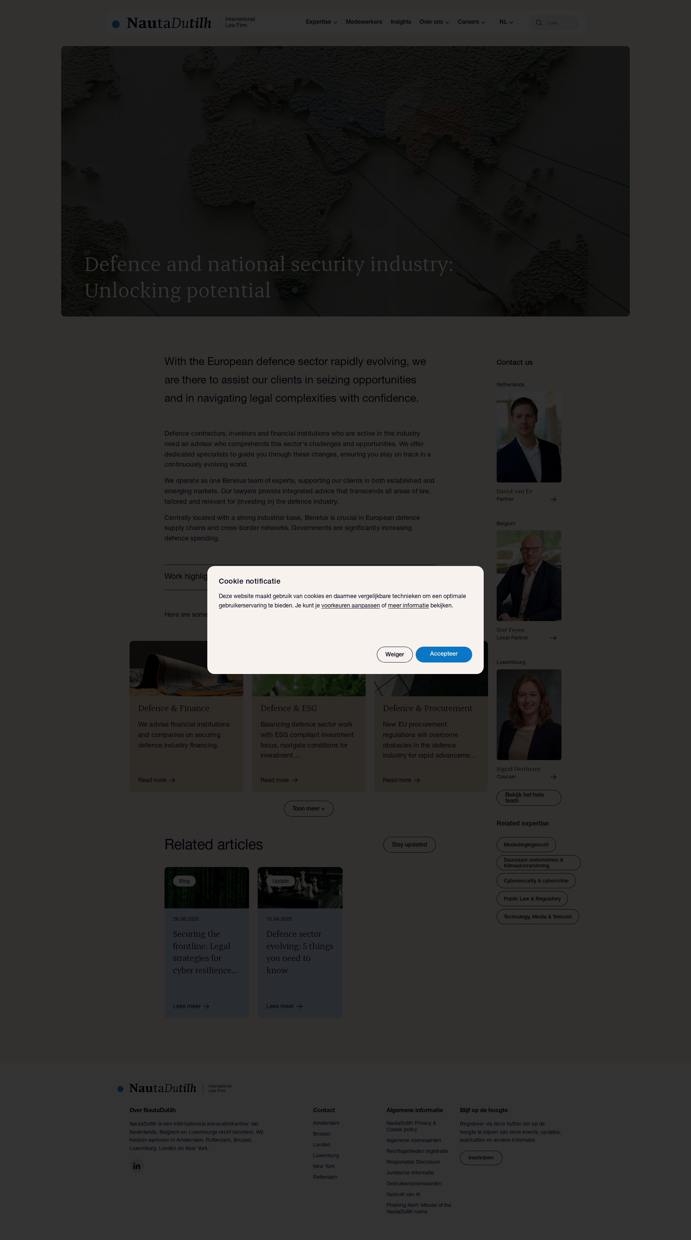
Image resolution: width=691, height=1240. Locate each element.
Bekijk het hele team (524, 798)
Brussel (321, 1134)
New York (324, 1166)
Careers (468, 23)
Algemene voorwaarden (414, 1141)
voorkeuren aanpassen (350, 606)
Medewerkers (364, 23)
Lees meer (186, 1007)
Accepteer (444, 654)
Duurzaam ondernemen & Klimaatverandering (533, 863)
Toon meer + (309, 809)
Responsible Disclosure (413, 1162)
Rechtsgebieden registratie (417, 1151)
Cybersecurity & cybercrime (536, 881)
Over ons (431, 23)
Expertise (318, 23)
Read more (152, 781)
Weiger (394, 655)
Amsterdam (326, 1123)
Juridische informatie (410, 1173)
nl (503, 23)
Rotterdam (325, 1177)
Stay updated (409, 845)
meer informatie (408, 606)
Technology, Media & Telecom (538, 917)
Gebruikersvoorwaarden (414, 1184)
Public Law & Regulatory (532, 899)
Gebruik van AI (403, 1195)
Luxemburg (326, 1156)
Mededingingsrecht (526, 845)
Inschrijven (481, 1158)
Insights (401, 23)
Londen (321, 1145)
